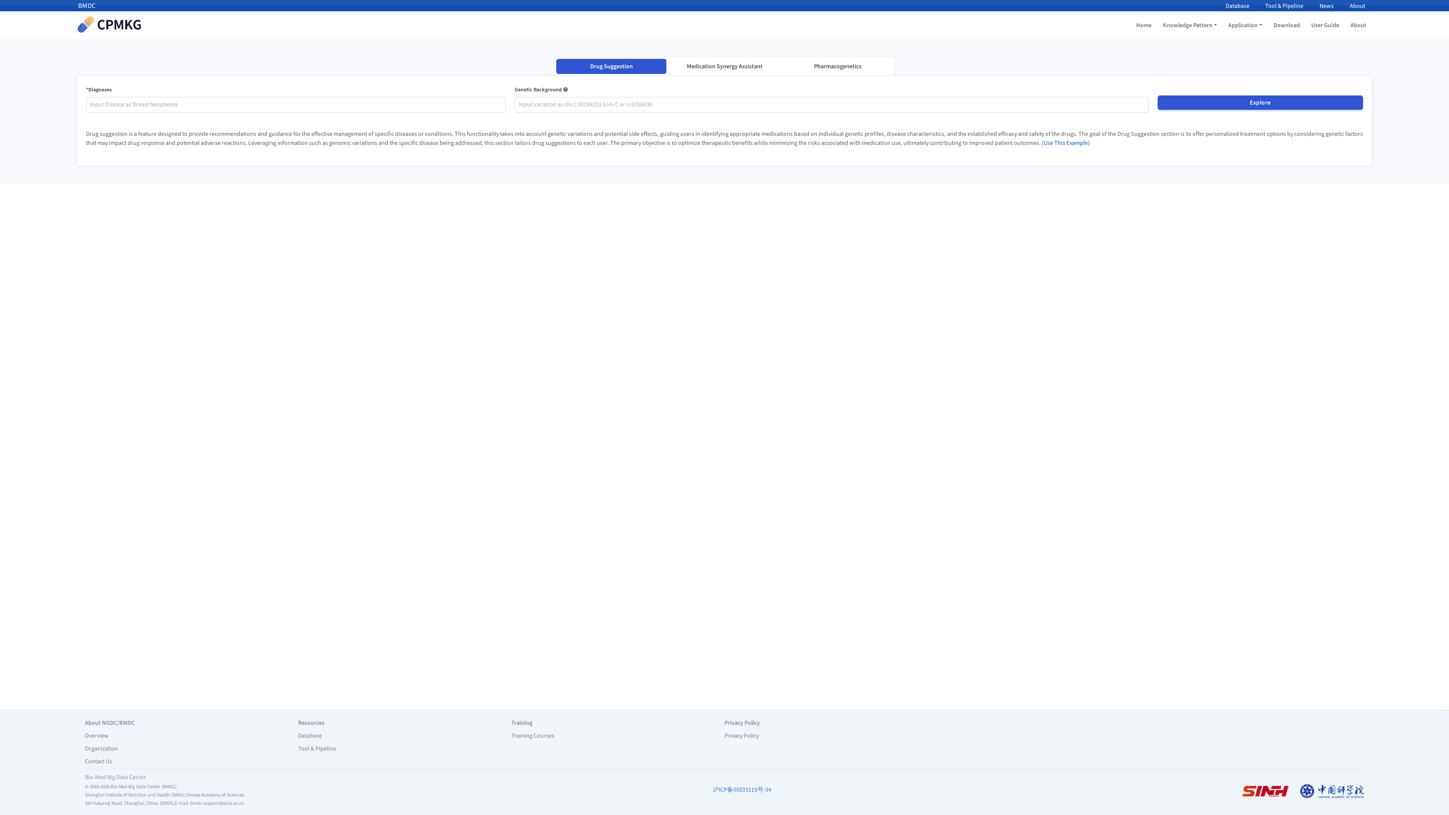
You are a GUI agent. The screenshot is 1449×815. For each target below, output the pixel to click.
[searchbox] (295, 104)
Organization (101, 748)
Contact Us (98, 761)
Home (1144, 25)
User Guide (1325, 25)
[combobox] (296, 105)
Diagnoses (99, 90)
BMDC (87, 6)
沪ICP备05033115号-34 (742, 790)
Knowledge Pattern (1187, 25)
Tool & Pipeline (1284, 6)
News (1327, 6)
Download (1287, 25)
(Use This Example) (1066, 143)
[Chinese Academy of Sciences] (1332, 791)
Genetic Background (539, 90)
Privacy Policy (741, 736)
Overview (97, 736)
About (1357, 6)
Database (1237, 6)
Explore (1260, 102)
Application (1243, 25)
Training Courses (532, 736)
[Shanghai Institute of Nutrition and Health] (1265, 791)
